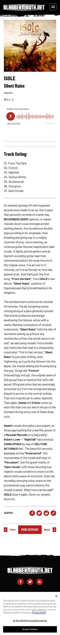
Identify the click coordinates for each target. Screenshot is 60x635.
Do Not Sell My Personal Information (30, 620)
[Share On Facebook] (32, 513)
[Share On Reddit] (46, 513)
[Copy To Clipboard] (53, 513)
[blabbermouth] (24, 9)
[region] (30, 613)
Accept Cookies (30, 629)
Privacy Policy (39, 612)
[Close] (56, 596)
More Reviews (30, 529)
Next (47, 529)
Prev (13, 529)
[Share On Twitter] (39, 513)
